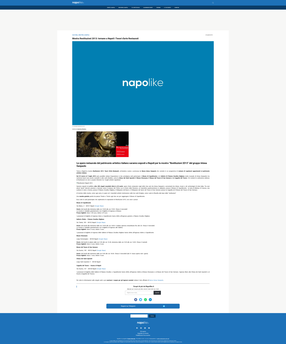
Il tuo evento (167, 7)
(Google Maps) (99, 206)
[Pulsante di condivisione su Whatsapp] (145, 299)
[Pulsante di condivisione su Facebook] (135, 299)
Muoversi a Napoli (123, 7)
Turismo (158, 7)
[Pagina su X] (145, 328)
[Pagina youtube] (149, 328)
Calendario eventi (148, 7)
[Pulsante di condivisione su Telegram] (150, 299)
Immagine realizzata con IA (79, 126)
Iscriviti (157, 292)
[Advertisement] (143, 20)
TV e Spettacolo (135, 7)
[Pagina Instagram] (141, 328)
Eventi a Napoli (111, 7)
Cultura (75, 35)
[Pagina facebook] (137, 328)
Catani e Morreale (131, 338)
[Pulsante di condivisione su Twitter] (140, 299)
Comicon (177, 7)
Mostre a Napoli (84, 35)
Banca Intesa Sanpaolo (156, 280)
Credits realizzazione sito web (163, 338)
